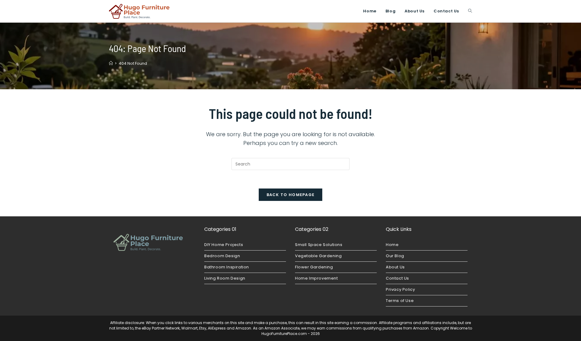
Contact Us (397, 278)
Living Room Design (224, 278)
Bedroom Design (222, 256)
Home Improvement (316, 278)
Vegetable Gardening (318, 256)
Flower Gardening (314, 267)
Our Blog (395, 256)
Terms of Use (400, 300)
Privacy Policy (400, 289)
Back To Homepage (291, 195)
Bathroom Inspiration (226, 267)
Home (392, 245)
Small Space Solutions (319, 245)
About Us (395, 267)
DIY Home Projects (223, 245)
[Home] (111, 63)
